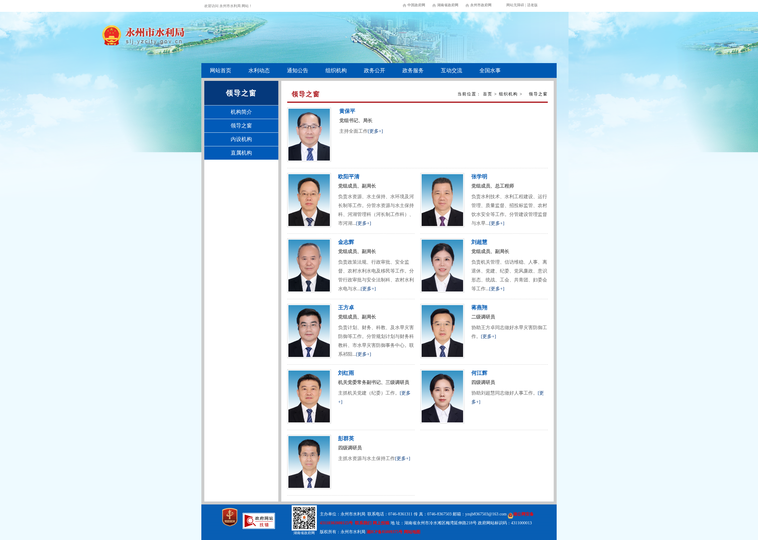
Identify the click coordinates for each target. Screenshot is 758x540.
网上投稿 (382, 523)
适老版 (532, 5)
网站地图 (412, 532)
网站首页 (220, 70)
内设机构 (241, 139)
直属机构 (241, 153)
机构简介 (241, 112)
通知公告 (297, 70)
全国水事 (490, 70)
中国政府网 (416, 5)
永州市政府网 (481, 5)
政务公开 (374, 70)
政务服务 (413, 70)
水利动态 (259, 70)
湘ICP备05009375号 (385, 532)
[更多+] (375, 131)
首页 (487, 94)
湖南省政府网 (447, 5)
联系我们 (363, 523)
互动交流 (451, 70)
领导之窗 (241, 126)
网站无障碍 (515, 5)
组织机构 (336, 70)
